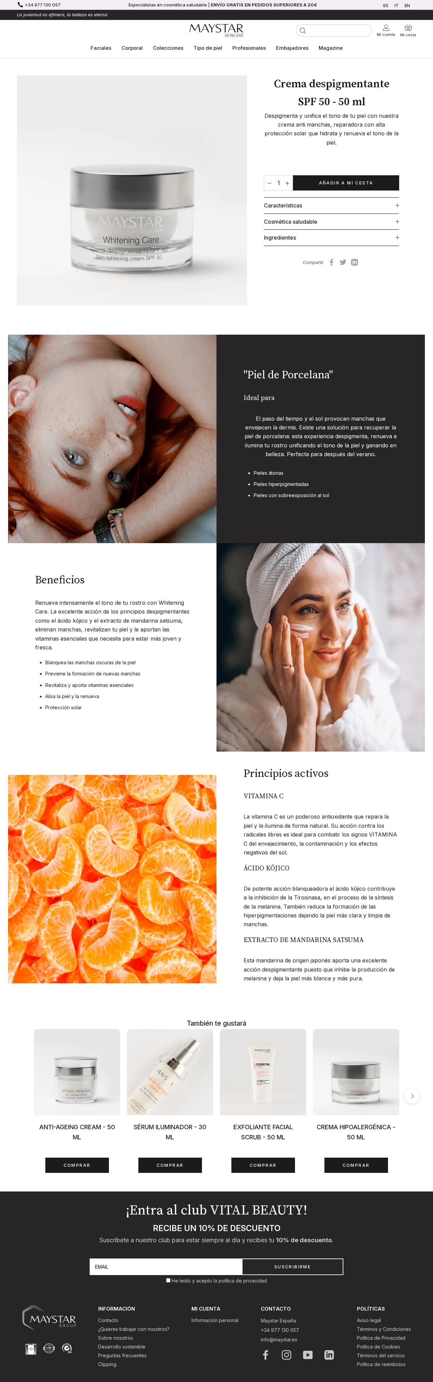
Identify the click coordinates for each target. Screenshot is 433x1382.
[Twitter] (343, 262)
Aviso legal (369, 1320)
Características (283, 205)
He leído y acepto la (195, 1281)
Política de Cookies (378, 1347)
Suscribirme (292, 1266)
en (407, 5)
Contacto (108, 1320)
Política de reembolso (381, 1364)
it (396, 5)
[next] (411, 1096)
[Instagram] (287, 1355)
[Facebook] (331, 262)
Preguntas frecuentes (122, 1355)
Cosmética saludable (290, 221)
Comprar (77, 1165)
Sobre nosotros (115, 1338)
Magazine (331, 48)
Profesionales (249, 48)
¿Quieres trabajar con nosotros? (133, 1329)
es (385, 5)
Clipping (107, 1364)
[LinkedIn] (329, 1355)
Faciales (101, 48)
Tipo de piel (207, 48)
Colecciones (168, 48)
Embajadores (292, 48)
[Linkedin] (354, 262)
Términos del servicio (381, 1355)
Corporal (132, 48)
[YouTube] (308, 1355)
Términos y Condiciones (384, 1329)
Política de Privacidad (381, 1338)
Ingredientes (280, 237)
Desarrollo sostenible (121, 1347)
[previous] (21, 1096)
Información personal (214, 1320)
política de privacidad (243, 1281)
